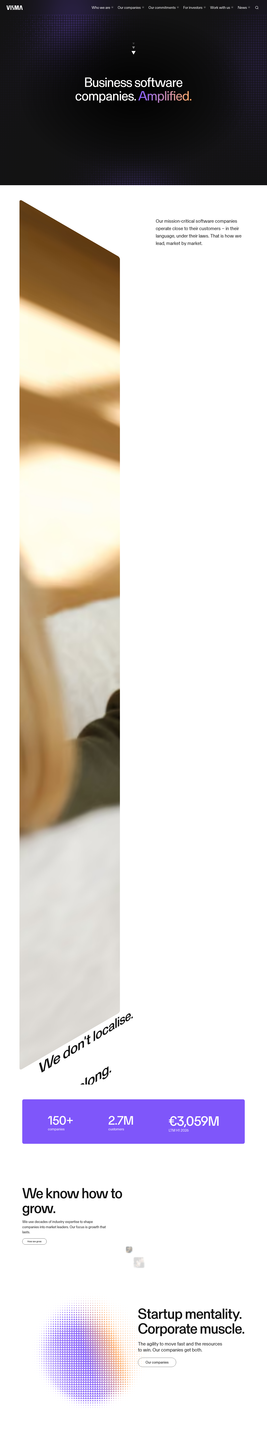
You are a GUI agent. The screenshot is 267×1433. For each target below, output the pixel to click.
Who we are (101, 7)
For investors (192, 7)
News (242, 7)
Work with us (220, 7)
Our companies (129, 7)
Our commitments (162, 7)
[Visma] (14, 7)
